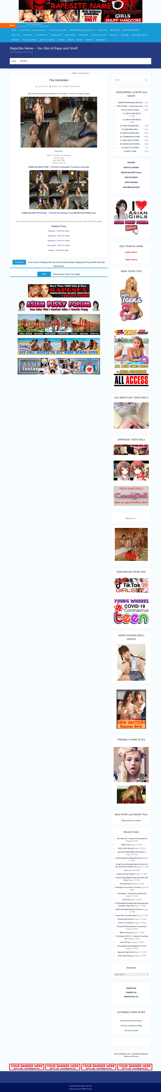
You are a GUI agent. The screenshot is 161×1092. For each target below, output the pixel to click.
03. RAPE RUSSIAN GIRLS (129, 126)
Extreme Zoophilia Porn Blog (131, 1026)
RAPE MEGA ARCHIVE (131, 187)
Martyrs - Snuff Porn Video (59, 250)
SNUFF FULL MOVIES (98, 35)
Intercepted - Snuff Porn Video (58, 245)
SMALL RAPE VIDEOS (140, 35)
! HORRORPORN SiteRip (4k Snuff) (82, 30)
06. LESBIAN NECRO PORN (130, 137)
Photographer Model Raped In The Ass (132, 946)
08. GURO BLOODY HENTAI (130, 144)
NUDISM (70, 40)
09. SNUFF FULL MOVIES (130, 148)
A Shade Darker (126, 884)
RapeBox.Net (131, 988)
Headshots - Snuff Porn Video (59, 236)
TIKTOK (79, 40)
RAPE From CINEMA (47, 40)
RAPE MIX (125, 35)
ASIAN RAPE (27, 35)
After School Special (125, 848)
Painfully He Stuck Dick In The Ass (127, 887)
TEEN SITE (89, 40)
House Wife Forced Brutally (126, 915)
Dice (125, 870)
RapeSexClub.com (131, 997)
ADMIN (54, 86)
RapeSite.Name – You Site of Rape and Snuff (43, 48)
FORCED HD (113, 35)
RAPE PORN (102, 30)
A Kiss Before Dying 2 (126, 956)
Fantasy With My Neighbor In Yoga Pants (132, 926)
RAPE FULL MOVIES (29, 40)
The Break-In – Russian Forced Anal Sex (132, 893)
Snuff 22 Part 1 (125, 942)
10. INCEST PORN (129, 151)
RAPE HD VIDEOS (131, 177)
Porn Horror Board (131, 1031)
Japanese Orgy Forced (125, 952)
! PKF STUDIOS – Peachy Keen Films (32, 30)
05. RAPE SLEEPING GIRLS (129, 133)
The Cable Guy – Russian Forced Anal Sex (132, 839)
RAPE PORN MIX (131, 182)
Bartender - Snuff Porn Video (59, 241)
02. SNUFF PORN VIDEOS (71, 86)
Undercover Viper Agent (126, 874)
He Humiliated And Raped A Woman (129, 858)
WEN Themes (87, 1089)
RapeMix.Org (131, 992)
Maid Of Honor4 (126, 933)
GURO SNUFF (83, 35)
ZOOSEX (61, 40)
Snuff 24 (125, 900)
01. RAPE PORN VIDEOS (132, 113)
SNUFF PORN (115, 30)
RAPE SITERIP (70, 35)
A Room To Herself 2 (125, 923)
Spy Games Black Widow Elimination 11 (132, 852)
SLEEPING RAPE (41, 35)
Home (14, 61)
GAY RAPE (15, 40)
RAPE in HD (16, 35)
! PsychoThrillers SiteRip (58, 30)
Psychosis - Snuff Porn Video (59, 231)
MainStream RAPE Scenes (131, 172)
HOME (14, 30)
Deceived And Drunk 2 (126, 919)
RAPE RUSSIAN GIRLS (131, 30)
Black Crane (33, 26)
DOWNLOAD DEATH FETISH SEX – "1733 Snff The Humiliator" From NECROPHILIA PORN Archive (59, 213)
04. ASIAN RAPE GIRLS (129, 129)
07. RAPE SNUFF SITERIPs (129, 140)
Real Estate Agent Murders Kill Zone (129, 909)
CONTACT (24, 61)
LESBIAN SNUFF (56, 35)
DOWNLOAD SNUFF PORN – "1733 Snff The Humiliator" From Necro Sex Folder (58, 167)
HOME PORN (100, 40)
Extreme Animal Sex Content (131, 1021)
